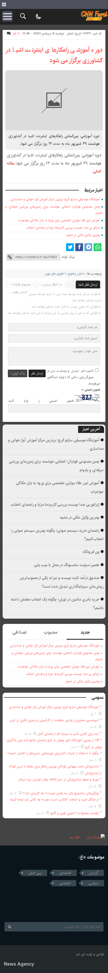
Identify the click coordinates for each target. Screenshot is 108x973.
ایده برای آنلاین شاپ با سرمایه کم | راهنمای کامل (68, 733)
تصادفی (19, 632)
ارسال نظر (37, 373)
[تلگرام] (88, 247)
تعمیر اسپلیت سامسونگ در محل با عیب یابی (67, 565)
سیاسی (93, 883)
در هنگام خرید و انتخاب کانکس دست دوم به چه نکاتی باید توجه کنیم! (54, 799)
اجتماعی (65, 883)
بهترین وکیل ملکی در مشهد (83, 234)
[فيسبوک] (79, 247)
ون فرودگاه (91, 552)
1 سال (75, 746)
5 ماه (93, 726)
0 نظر (16, 33)
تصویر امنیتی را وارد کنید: (41, 400)
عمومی (97, 697)
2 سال (75, 773)
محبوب (50, 632)
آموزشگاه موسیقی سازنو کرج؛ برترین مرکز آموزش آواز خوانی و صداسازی (55, 199)
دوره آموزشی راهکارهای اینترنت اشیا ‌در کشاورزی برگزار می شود (54, 55)
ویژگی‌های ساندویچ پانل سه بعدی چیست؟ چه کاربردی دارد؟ (61, 793)
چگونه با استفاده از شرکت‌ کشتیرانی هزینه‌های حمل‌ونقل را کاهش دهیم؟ (53, 753)
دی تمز (80, 954)
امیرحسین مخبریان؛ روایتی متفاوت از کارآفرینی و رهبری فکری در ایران (54, 720)
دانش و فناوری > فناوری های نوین (64, 273)
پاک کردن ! (17, 373)
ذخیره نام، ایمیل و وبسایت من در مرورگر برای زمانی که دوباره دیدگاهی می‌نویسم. (73, 377)
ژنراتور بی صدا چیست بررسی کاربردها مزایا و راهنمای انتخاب (63, 227)
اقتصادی (65, 873)
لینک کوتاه (68, 257)
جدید (85, 632)
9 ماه (28, 733)
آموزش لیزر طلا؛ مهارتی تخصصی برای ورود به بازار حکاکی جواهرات (59, 220)
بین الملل (35, 873)
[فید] (4, 4)
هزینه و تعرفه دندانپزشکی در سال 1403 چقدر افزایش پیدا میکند (58, 779)
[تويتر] (70, 247)
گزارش (94, 873)
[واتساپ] (97, 247)
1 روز (93, 713)
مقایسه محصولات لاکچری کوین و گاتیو (74, 813)
